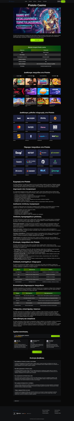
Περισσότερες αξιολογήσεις (37, 351)
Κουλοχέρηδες (54, 75)
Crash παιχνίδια (42, 75)
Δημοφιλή (18, 75)
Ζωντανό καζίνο (30, 75)
